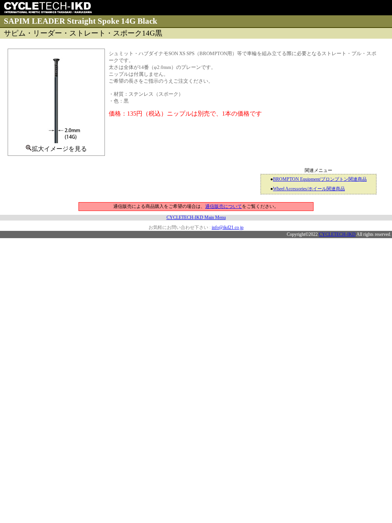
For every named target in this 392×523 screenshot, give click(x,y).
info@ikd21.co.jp (227, 227)
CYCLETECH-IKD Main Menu (196, 217)
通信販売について (223, 206)
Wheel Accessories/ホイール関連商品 (309, 188)
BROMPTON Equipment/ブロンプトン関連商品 (320, 179)
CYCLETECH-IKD (337, 234)
